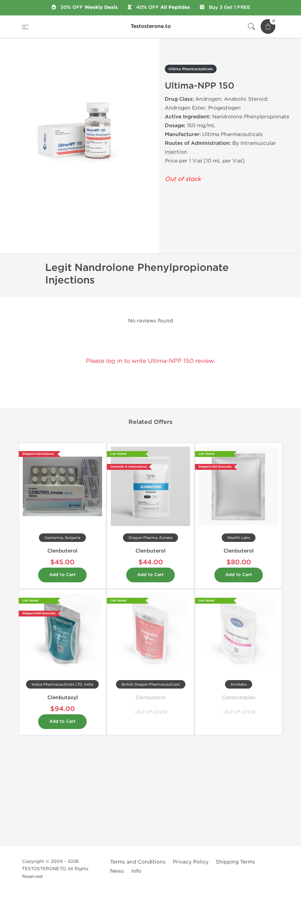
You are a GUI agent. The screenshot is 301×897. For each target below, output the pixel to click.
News (117, 871)
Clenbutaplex (238, 697)
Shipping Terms (235, 862)
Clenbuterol (62, 551)
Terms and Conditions (138, 862)
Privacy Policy (190, 862)
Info (136, 871)
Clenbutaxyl (62, 697)
